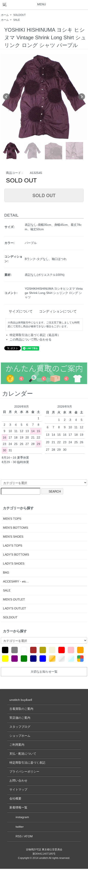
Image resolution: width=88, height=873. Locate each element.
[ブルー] (43, 658)
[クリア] (71, 658)
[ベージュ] (52, 650)
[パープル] (14, 658)
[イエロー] (5, 658)
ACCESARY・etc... (16, 581)
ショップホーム (19, 735)
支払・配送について (22, 753)
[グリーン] (24, 658)
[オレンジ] (80, 650)
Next (81, 96)
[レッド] (61, 650)
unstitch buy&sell (20, 699)
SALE (16, 19)
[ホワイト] (24, 650)
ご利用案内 (16, 744)
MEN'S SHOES (13, 536)
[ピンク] (71, 650)
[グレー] (14, 650)
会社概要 (15, 798)
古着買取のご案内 (21, 708)
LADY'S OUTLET (14, 608)
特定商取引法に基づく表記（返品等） (35, 335)
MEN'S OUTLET (14, 599)
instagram (22, 817)
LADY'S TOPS (12, 545)
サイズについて (21, 311)
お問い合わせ (18, 780)
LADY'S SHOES (13, 563)
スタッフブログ (19, 726)
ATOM (28, 836)
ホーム (5, 14)
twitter (20, 826)
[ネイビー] (33, 658)
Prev (6, 96)
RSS (19, 836)
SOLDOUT (19, 14)
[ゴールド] (52, 658)
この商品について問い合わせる (30, 339)
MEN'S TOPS (12, 518)
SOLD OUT (44, 195)
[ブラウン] (33, 650)
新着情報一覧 (18, 807)
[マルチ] (80, 658)
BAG (6, 572)
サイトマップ (18, 789)
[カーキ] (43, 650)
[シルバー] (61, 658)
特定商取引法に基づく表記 (27, 762)
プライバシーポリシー (24, 771)
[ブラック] (5, 650)
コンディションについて (58, 311)
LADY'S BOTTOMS (16, 554)
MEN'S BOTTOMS (15, 527)
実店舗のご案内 (19, 717)
